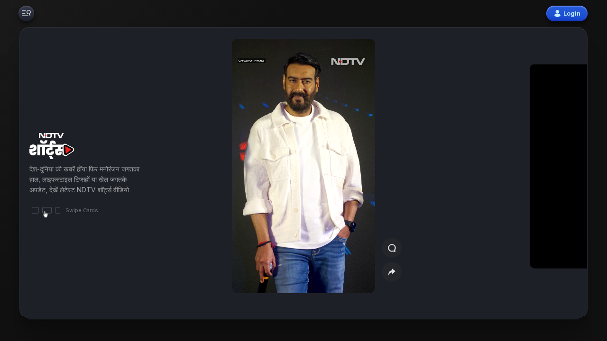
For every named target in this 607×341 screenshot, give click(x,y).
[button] (541, 173)
